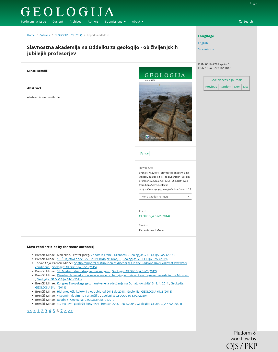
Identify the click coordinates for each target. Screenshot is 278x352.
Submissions (114, 21)
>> (70, 310)
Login (253, 3)
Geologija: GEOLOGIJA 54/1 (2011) (59, 279)
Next (237, 87)
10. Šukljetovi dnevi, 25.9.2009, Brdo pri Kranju (89, 259)
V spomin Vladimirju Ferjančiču (78, 295)
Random (225, 87)
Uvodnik (63, 300)
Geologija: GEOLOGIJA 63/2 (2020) (124, 295)
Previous (211, 87)
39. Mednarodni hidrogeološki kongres (83, 271)
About (136, 21)
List (245, 87)
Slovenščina (206, 49)
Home (31, 35)
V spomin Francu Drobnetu (109, 255)
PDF (146, 153)
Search (248, 21)
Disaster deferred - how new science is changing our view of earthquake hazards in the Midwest (123, 275)
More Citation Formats (155, 196)
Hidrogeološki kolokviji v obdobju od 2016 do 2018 (91, 291)
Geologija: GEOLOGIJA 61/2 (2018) (149, 291)
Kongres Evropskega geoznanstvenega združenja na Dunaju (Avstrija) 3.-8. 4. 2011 (113, 283)
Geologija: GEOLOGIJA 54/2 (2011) (151, 255)
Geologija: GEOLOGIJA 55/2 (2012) (134, 271)
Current (58, 21)
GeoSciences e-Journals (226, 80)
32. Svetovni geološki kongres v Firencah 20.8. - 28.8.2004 (96, 304)
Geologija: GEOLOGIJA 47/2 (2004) (159, 304)
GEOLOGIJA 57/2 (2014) (68, 35)
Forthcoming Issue (33, 21)
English (203, 43)
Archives (75, 21)
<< (29, 310)
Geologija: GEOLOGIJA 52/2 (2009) (145, 259)
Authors (93, 21)
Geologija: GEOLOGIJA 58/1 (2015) (74, 267)
